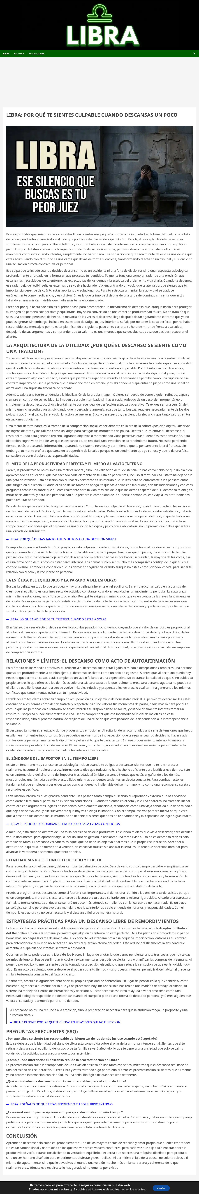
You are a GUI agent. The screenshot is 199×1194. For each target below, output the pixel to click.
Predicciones (36, 53)
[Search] (194, 54)
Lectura (19, 53)
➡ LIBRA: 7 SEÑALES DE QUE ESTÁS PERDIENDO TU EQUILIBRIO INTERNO (59, 1104)
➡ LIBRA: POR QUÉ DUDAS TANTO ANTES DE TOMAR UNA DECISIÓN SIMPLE (61, 539)
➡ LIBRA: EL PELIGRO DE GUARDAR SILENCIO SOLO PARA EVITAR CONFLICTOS (63, 824)
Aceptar (161, 1188)
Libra (6, 53)
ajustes (140, 1189)
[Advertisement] (99, 80)
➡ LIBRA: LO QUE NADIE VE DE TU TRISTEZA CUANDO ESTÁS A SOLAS (56, 619)
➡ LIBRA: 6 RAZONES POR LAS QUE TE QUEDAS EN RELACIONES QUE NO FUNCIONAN (65, 1022)
